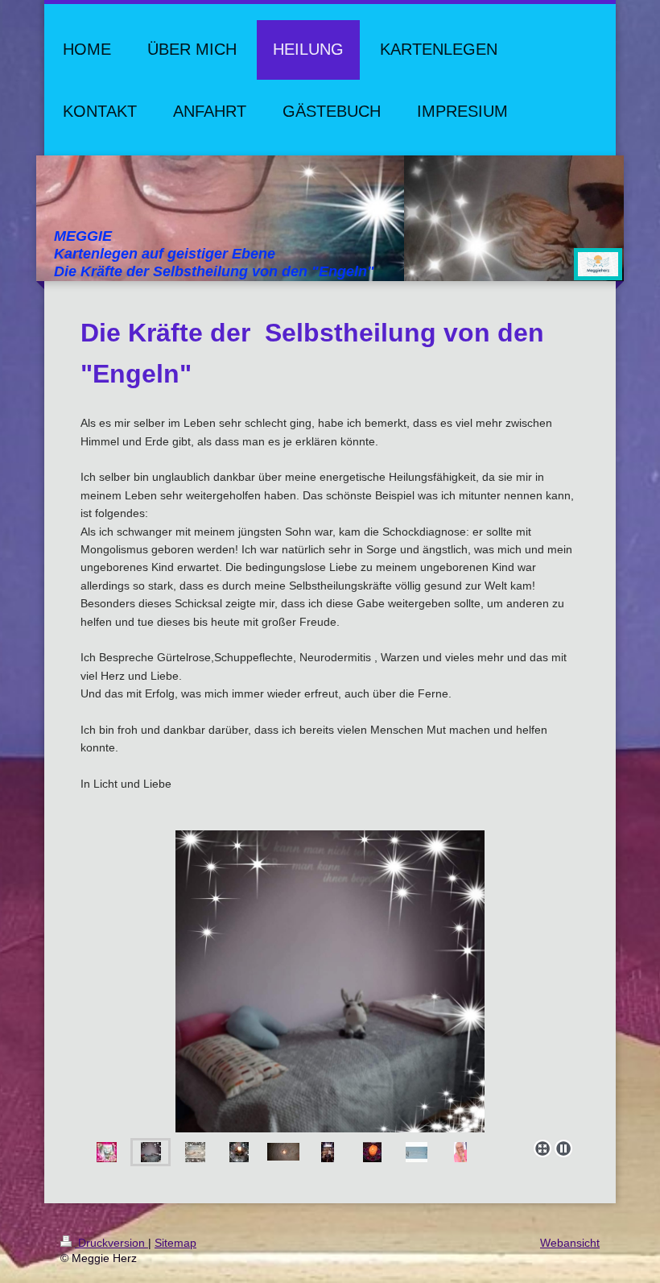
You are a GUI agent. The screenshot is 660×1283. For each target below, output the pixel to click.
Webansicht (570, 1242)
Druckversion (111, 1242)
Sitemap (175, 1242)
